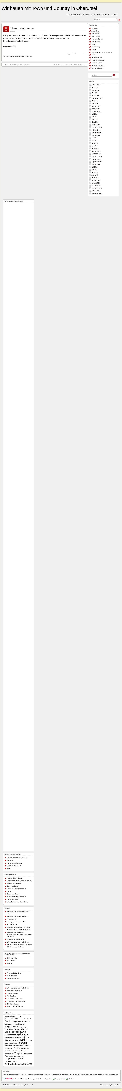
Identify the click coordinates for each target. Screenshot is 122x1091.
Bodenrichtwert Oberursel (14, 1019)
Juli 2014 (94, 138)
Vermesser (9, 1056)
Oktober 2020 (96, 85)
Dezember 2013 (97, 154)
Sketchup (21, 1051)
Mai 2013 (95, 172)
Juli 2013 (94, 167)
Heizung (12, 31)
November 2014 (97, 127)
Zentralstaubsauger (14, 1064)
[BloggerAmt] (59, 1079)
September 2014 (97, 133)
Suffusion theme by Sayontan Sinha (110, 1085)
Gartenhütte (9, 1037)
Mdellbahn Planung (13, 978)
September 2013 (97, 162)
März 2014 (95, 148)
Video (9, 868)
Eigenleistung (96, 41)
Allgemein (95, 28)
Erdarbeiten (9, 1029)
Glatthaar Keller (12, 958)
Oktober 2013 (96, 159)
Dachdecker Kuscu (13, 894)
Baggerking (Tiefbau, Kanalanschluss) (19, 881)
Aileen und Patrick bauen (15, 1006)
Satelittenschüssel (11, 1051)
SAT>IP (26, 1048)
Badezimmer (96, 36)
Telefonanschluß (9, 1053)
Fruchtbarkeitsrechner (14, 973)
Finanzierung (96, 47)
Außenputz (8, 1016)
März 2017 (95, 93)
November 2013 (97, 156)
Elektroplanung (21, 1027)
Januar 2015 (96, 125)
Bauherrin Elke (12, 919)
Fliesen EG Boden (13, 899)
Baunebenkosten (97, 39)
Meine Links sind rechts (14, 863)
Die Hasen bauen (13, 1004)
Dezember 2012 (97, 186)
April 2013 (95, 175)
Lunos (10, 1043)
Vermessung (18, 1056)
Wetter (19, 1058)
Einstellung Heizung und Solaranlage (17, 64)
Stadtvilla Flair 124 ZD (14, 866)
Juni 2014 (95, 140)
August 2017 (96, 90)
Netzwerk (22, 1042)
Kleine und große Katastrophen (102, 52)
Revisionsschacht (17, 1045)
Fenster (14, 1032)
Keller (24, 1040)
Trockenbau (27, 1053)
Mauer (15, 1043)
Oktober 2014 (96, 130)
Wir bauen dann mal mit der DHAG (18, 942)
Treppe (9, 963)
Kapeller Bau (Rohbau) (14, 878)
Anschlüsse (95, 31)
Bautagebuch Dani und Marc (16, 922)
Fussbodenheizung (12, 1035)
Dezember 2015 (97, 111)
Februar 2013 (96, 180)
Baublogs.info (32, 1079)
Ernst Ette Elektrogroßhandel (16, 889)
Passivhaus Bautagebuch (15, 939)
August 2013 (96, 164)
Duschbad (8, 1024)
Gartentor (17, 1037)
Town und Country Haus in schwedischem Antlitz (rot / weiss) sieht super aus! (19, 934)
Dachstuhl (26, 1022)
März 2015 (95, 122)
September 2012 (97, 193)
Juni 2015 (95, 117)
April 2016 (95, 103)
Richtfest (28, 1045)
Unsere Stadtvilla (12, 993)
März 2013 (95, 178)
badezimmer (16, 1016)
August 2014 (96, 135)
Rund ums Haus (97, 63)
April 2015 (95, 119)
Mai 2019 (95, 87)
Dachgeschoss (16, 1022)
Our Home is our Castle (14, 998)
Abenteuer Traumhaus (14, 991)
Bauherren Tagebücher (45, 1079)
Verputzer (10, 1058)
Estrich (7, 1032)
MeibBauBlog (11, 996)
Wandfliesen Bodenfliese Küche (17, 902)
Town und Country (97, 68)
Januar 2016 (96, 109)
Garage (23, 1034)
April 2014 (95, 146)
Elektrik (94, 44)
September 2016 (97, 98)
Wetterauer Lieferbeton (14, 883)
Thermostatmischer (22, 28)
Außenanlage (96, 33)
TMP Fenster (11, 961)
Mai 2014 (95, 143)
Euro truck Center (12, 886)
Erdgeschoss (20, 1029)
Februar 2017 (96, 95)
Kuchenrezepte (12, 976)
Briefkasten (28, 1019)
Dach (7, 1021)
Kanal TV (16, 1040)
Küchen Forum (12, 924)
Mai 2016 (95, 101)
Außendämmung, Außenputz (16, 897)
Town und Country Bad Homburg (17, 916)
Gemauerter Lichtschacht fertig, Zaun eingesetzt (69, 64)
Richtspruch (9, 1048)
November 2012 (97, 188)
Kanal (8, 1040)
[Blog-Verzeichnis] (7, 1079)
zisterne (27, 1063)
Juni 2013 (95, 170)
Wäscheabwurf (11, 1061)
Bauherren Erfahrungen (20, 1079)
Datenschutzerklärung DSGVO (17, 858)
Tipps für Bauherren (98, 65)
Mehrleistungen (97, 57)
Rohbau (18, 1048)
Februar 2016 (96, 106)
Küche (94, 55)
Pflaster (8, 1045)
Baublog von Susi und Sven (16, 1001)
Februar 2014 (96, 151)
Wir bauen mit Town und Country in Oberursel (49, 8)
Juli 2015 (94, 114)
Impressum (10, 860)
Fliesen (22, 1031)
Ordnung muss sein (98, 60)
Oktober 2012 (96, 191)
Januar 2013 (96, 183)
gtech (9, 891)
